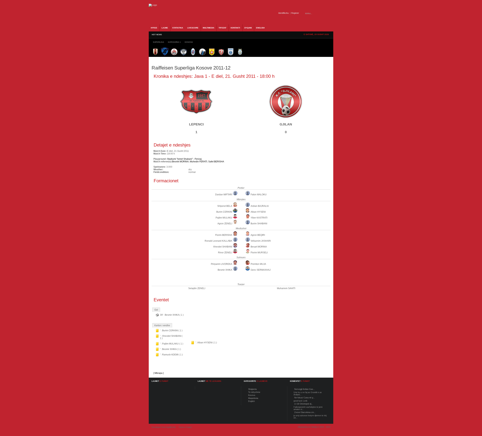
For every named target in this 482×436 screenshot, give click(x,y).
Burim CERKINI (224, 212)
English (251, 401)
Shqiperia (252, 389)
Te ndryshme (254, 392)
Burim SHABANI (259, 223)
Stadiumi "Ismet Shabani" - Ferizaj (184, 159)
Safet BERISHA (216, 161)
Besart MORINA (259, 246)
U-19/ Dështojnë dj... (303, 404)
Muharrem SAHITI (286, 288)
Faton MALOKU (259, 194)
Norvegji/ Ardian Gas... (304, 389)
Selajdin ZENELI (196, 288)
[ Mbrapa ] (158, 373)
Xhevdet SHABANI (222, 246)
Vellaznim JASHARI (261, 241)
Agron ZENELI (224, 223)
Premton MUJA (258, 264)
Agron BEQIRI (258, 235)
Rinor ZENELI (225, 252)
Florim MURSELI (259, 252)
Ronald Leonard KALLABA (218, 241)
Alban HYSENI (258, 212)
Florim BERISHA (223, 235)
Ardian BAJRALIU (260, 206)
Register (295, 13)
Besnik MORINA (180, 161)
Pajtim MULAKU (224, 217)
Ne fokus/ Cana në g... (304, 397)
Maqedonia (253, 398)
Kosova (251, 395)
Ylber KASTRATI (259, 217)
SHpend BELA (224, 206)
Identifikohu (283, 13)
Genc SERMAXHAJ (261, 270)
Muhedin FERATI (198, 161)
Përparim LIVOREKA (221, 264)
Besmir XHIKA (225, 270)
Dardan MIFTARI (223, 194)
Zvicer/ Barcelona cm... (305, 412)
